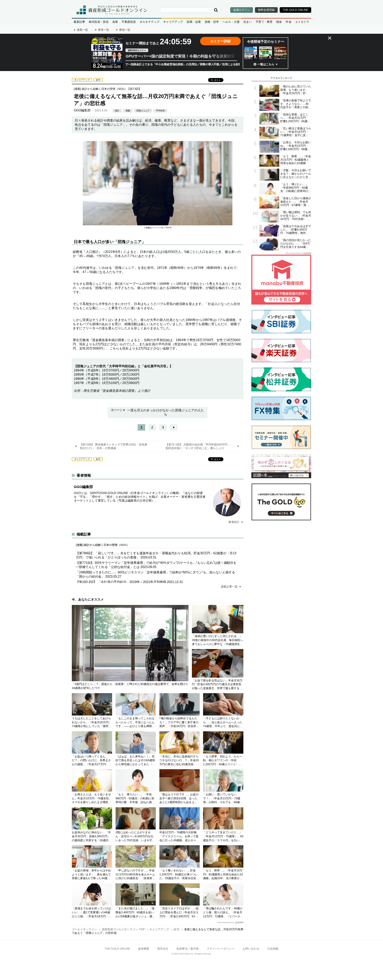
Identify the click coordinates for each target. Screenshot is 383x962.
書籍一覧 (124, 29)
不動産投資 (129, 21)
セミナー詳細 (220, 41)
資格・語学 (212, 21)
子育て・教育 (264, 21)
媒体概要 (143, 948)
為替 (115, 21)
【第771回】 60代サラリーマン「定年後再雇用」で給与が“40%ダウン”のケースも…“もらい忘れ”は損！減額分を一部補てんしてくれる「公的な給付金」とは (156, 565)
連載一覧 (82, 29)
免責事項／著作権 (187, 948)
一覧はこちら (266, 64)
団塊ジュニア (143, 110)
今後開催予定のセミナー (265, 41)
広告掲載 (272, 948)
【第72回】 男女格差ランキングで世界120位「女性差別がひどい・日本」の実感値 (113, 446)
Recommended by (226, 922)
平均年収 (160, 110)
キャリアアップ (173, 21)
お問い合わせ (251, 948)
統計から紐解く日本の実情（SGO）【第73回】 (111, 88)
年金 (288, 21)
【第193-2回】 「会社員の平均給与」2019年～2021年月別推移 (129, 582)
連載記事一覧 (229, 586)
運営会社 (162, 948)
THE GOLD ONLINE (117, 948)
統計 (117, 110)
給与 (98, 80)
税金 (279, 21)
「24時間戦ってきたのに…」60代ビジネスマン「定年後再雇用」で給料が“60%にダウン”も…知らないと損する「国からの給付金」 (155, 574)
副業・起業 (194, 21)
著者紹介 (234, 522)
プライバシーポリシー (221, 948)
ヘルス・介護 (231, 21)
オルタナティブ (149, 21)
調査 (128, 110)
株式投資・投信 (99, 21)
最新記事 (79, 21)
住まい (247, 21)
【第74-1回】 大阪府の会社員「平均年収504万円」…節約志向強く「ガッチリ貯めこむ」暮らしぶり (199, 446)
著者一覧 (103, 29)
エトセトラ (302, 21)
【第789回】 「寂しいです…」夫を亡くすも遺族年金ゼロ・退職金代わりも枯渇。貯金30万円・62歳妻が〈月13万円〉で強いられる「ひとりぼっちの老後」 (156, 555)
